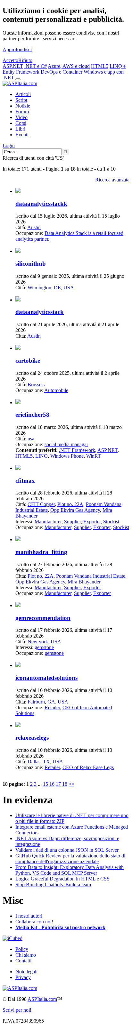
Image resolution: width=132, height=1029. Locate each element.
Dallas (34, 761)
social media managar (66, 444)
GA (51, 701)
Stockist (111, 521)
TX (46, 761)
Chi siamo (25, 955)
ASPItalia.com (42, 999)
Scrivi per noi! (17, 1010)
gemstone (44, 647)
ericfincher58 (32, 414)
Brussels (36, 384)
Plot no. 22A (70, 504)
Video (21, 117)
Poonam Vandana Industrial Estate (90, 576)
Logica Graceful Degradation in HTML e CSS (62, 878)
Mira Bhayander (84, 581)
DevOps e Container (62, 72)
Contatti (23, 960)
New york (38, 641)
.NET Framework (77, 450)
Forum (22, 111)
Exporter (92, 521)
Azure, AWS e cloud (69, 66)
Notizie (22, 106)
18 (64, 784)
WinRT (93, 456)
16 (51, 784)
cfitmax (25, 480)
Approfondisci (17, 49)
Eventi (22, 134)
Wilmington (39, 287)
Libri (20, 129)
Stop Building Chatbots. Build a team (53, 884)
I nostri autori (28, 916)
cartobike (27, 360)
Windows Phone (67, 456)
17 (58, 784)
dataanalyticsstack (39, 312)
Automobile (56, 390)
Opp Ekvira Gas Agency (75, 510)
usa (31, 438)
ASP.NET (13, 66)
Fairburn (36, 701)
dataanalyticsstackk (41, 203)
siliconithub (30, 263)
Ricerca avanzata (112, 179)
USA (68, 287)
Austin (34, 227)
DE (57, 287)
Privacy (23, 977)
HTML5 (99, 66)
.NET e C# (35, 66)
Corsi (20, 123)
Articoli (23, 94)
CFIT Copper (41, 504)
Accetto (10, 60)
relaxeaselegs (32, 737)
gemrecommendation (42, 618)
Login (9, 145)
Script (21, 100)
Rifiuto (25, 60)
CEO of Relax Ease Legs (88, 767)
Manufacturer (48, 521)
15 (45, 784)
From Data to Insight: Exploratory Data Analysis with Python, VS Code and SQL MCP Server (69, 870)
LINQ (41, 456)
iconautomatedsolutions (46, 677)
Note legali (26, 971)
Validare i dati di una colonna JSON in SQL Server (67, 850)
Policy (21, 949)
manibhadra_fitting (41, 552)
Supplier (72, 521)
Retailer (52, 707)
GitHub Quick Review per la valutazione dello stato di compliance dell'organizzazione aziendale (70, 858)
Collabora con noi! (34, 921)
